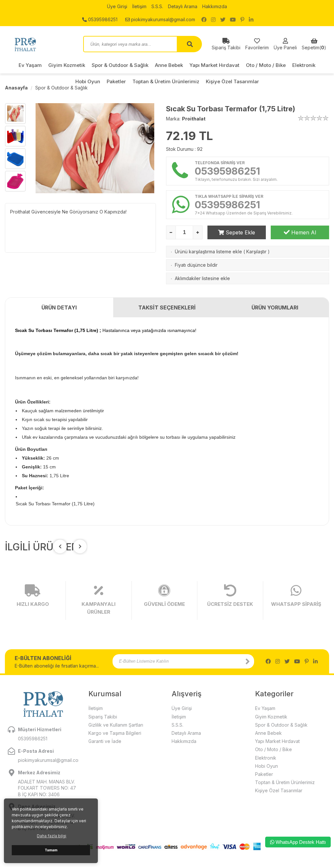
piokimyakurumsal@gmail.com (162, 19)
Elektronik (303, 65)
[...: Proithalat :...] (39, 44)
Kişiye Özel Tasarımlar (278, 790)
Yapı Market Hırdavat (214, 65)
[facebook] (204, 19)
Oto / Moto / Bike (266, 65)
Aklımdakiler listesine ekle (202, 278)
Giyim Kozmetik (66, 65)
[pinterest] (242, 19)
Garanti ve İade (104, 741)
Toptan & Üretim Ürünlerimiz (285, 782)
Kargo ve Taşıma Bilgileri (114, 733)
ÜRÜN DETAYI (59, 307)
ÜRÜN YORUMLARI (274, 307)
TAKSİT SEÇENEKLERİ (167, 307)
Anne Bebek (169, 65)
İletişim (139, 6)
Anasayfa (16, 87)
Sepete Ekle (239, 232)
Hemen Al (303, 232)
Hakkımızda (214, 6)
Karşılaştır (256, 251)
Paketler (264, 774)
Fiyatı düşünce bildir (196, 265)
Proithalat (193, 118)
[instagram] (213, 19)
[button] (80, 546)
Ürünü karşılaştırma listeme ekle (208, 251)
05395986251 (102, 19)
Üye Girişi (117, 6)
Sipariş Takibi (102, 716)
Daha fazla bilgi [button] (51, 835)
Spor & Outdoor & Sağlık (120, 65)
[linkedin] (251, 19)
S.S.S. (157, 6)
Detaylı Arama (182, 6)
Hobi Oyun (266, 766)
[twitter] (223, 19)
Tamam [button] (51, 850)
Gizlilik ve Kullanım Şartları (115, 725)
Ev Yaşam (30, 65)
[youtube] (232, 19)
